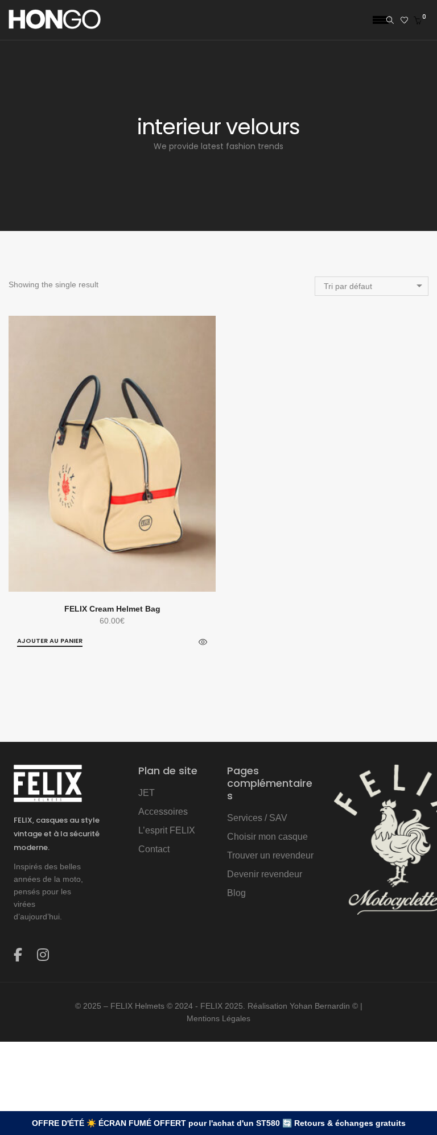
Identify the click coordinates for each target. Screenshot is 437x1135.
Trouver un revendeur (270, 855)
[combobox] (371, 286)
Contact (154, 849)
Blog (236, 893)
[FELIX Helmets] (55, 24)
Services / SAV (257, 818)
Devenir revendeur (264, 874)
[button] (50, 641)
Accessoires (163, 811)
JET (146, 793)
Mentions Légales (218, 1018)
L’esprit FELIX (166, 830)
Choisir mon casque (267, 836)
